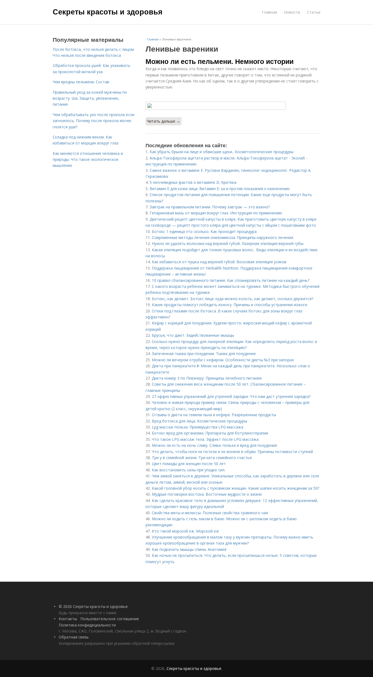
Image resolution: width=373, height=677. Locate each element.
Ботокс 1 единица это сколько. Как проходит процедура (204, 231)
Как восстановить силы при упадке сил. (188, 469)
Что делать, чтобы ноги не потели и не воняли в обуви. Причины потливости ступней (232, 451)
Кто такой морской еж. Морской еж (185, 531)
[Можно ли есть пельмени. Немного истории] (233, 106)
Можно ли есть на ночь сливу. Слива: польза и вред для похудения (214, 445)
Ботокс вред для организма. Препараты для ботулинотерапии (210, 433)
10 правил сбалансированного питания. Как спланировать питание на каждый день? (230, 280)
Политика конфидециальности (87, 625)
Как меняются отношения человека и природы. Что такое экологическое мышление (88, 159)
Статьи (313, 12)
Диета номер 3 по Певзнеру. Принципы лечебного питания (207, 378)
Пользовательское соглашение (109, 618)
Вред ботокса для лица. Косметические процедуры (199, 421)
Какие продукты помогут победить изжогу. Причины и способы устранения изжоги (229, 304)
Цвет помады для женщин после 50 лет (189, 463)
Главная (269, 12)
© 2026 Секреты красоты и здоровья (93, 606)
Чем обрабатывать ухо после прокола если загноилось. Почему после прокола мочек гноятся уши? (93, 120)
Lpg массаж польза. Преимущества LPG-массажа (197, 427)
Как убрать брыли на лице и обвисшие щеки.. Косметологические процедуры (222, 151)
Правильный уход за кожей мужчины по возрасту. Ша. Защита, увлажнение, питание (90, 98)
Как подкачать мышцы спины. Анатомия (189, 549)
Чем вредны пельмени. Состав (81, 81)
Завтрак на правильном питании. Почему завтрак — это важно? (210, 206)
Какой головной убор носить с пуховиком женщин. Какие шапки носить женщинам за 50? (235, 488)
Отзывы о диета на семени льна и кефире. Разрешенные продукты (214, 414)
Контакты (68, 618)
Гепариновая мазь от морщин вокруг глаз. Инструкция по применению (216, 212)
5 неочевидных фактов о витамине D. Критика (193, 182)
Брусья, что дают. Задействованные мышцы (193, 335)
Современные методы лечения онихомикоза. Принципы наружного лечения (222, 237)
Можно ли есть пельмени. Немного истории (220, 61)
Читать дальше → (163, 121)
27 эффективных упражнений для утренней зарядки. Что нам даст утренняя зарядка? (231, 396)
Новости (292, 12)
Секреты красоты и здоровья (107, 11)
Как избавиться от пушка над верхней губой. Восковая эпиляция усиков (219, 261)
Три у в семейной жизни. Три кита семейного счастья (202, 457)
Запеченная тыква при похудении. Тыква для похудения (204, 353)
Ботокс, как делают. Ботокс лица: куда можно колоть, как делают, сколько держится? (232, 298)
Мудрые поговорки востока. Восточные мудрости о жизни (207, 494)
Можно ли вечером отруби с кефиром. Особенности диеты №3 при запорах (223, 359)
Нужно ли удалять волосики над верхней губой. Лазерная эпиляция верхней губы (227, 243)
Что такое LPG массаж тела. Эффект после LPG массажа (205, 439)
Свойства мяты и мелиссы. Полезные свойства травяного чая (210, 512)
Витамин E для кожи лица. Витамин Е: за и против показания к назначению (220, 188)
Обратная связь (74, 637)
